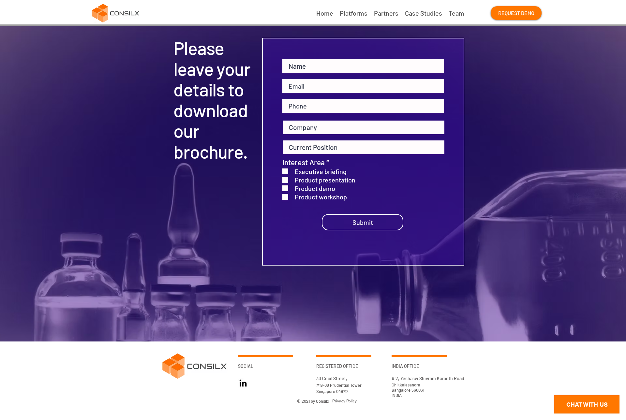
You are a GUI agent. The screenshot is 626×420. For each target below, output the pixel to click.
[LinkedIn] (243, 383)
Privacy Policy (344, 401)
